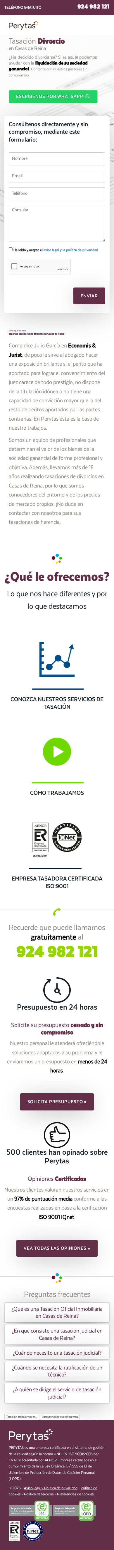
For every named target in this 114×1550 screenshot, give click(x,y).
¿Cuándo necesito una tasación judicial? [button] (57, 1353)
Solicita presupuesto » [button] (57, 1101)
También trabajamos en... (21, 1417)
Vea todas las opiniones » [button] (57, 1248)
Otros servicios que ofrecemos (60, 1417)
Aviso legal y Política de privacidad (50, 1488)
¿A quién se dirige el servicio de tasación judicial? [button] (57, 1393)
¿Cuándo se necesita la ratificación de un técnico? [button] (57, 1371)
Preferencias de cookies (75, 1494)
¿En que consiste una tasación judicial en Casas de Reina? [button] (57, 1334)
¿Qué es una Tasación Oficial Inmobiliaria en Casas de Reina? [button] (57, 1312)
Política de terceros (39, 1494)
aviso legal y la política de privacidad (71, 250)
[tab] (57, 1312)
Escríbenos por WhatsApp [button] (50, 96)
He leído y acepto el (55, 250)
